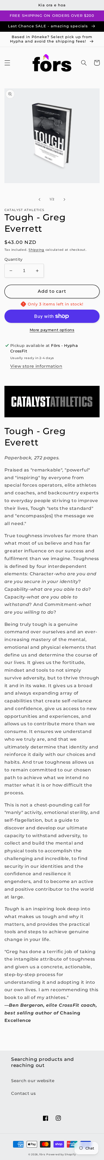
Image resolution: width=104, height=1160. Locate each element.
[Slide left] (39, 199)
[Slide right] (65, 199)
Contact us (23, 1093)
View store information (36, 366)
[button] (7, 62)
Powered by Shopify (61, 1154)
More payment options (52, 330)
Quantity (13, 259)
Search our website (32, 1080)
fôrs (42, 1154)
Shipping (36, 250)
